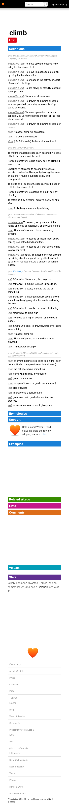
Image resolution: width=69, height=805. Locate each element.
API (11, 741)
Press (12, 677)
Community (14, 723)
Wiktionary (18, 271)
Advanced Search (17, 793)
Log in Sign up (59, 4)
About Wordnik (16, 671)
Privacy (12, 780)
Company (15, 664)
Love (12, 40)
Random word (16, 786)
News (12, 702)
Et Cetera (14, 753)
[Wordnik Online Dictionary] (3, 3)
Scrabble (43, 587)
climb (44, 434)
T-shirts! (13, 697)
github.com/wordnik (18, 748)
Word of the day (17, 716)
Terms (12, 773)
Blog (11, 709)
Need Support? (16, 766)
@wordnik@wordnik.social (21, 729)
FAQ (11, 691)
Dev (11, 734)
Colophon (13, 684)
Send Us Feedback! (18, 759)
